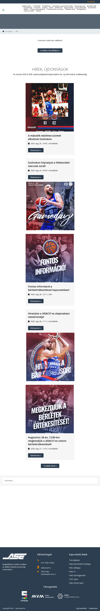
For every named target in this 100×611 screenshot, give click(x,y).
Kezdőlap (91, 2)
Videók (38, 11)
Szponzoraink (29, 11)
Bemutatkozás (80, 6)
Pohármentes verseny (55, 9)
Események (28, 8)
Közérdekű (92, 8)
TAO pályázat (74, 560)
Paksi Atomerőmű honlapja (80, 564)
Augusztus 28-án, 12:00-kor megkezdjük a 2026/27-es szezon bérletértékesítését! (47, 441)
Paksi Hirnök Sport (76, 583)
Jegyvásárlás (68, 8)
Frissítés (37, 8)
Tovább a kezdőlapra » (50, 50)
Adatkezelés (26, 6)
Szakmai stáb (70, 9)
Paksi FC (72, 571)
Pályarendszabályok (37, 9)
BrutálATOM (91, 6)
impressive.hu (20, 608)
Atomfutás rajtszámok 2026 (62, 6)
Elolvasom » (35, 150)
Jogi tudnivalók (80, 8)
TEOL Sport (73, 579)
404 (16, 31)
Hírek (51, 8)
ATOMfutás (46, 6)
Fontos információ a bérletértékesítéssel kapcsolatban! (48, 288)
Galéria (44, 8)
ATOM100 (36, 6)
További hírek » (50, 466)
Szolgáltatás (81, 9)
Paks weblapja (74, 568)
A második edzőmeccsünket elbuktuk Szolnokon (44, 137)
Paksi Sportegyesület (77, 575)
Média (26, 9)
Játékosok (58, 8)
